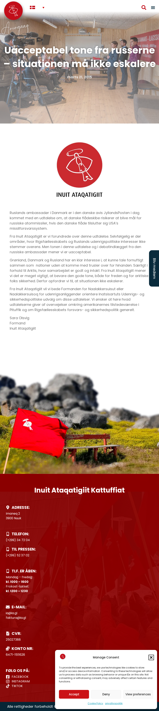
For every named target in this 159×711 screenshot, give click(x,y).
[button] (151, 657)
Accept (74, 694)
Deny (106, 694)
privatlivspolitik (114, 703)
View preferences (138, 694)
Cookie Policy (95, 703)
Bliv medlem (154, 268)
